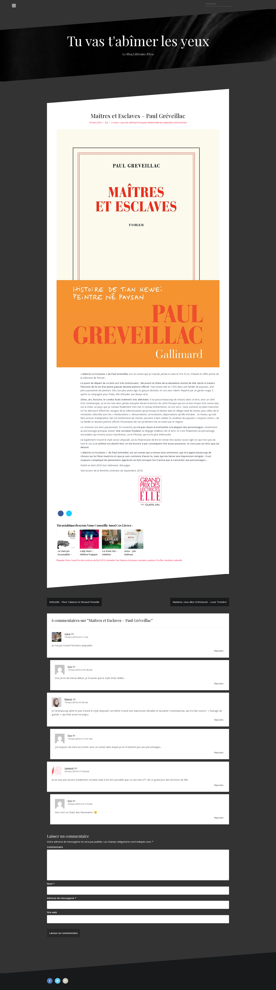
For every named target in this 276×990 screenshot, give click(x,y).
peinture (151, 560)
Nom (50, 883)
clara (67, 633)
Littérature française (138, 122)
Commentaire (55, 847)
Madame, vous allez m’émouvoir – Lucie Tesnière (200, 602)
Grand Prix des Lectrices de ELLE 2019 (88, 560)
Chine (67, 560)
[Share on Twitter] (69, 515)
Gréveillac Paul (112, 560)
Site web (52, 912)
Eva (106, 122)
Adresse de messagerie (61, 898)
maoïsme (142, 560)
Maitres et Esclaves (128, 560)
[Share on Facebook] (61, 515)
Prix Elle (159, 560)
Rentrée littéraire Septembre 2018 (163, 122)
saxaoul (69, 768)
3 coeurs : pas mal (119, 122)
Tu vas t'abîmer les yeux (138, 40)
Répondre (218, 651)
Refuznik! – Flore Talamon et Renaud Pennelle (74, 602)
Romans (183, 122)
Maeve (68, 699)
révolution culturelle (173, 560)
